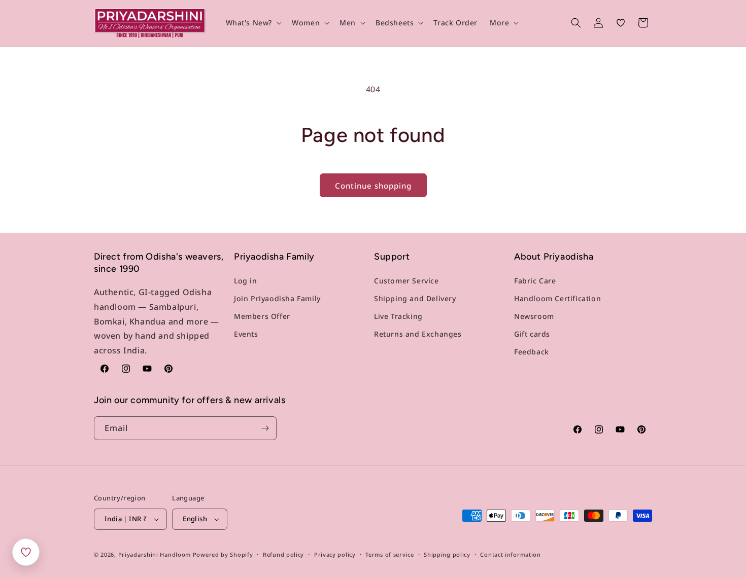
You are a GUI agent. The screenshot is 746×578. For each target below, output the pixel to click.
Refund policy (283, 554)
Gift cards (532, 334)
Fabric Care (535, 280)
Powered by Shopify (223, 554)
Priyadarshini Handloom (154, 554)
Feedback (531, 351)
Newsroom (534, 316)
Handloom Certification (557, 298)
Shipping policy (447, 554)
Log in (245, 280)
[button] (253, 22)
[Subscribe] (265, 428)
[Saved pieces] (26, 552)
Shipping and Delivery (415, 298)
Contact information (510, 554)
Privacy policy (335, 554)
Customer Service (406, 280)
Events (246, 334)
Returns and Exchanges (418, 334)
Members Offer (262, 316)
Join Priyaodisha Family (277, 298)
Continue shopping (373, 185)
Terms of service (389, 554)
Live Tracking (398, 316)
